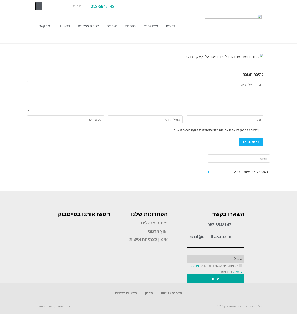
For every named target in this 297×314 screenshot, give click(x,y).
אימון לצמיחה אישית (148, 239)
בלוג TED (64, 26)
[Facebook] (164, 249)
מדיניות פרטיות (126, 293)
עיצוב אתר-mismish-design (53, 306)
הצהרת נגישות (171, 293)
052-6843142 (102, 6)
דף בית (170, 26)
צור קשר (44, 26)
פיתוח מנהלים (154, 223)
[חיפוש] (39, 6)
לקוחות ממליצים (88, 26)
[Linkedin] (153, 249)
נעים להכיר (151, 26)
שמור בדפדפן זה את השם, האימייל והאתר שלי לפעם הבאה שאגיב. (215, 130)
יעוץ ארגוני (158, 231)
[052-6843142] (124, 6)
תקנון (149, 293)
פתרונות (130, 26)
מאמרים (112, 26)
